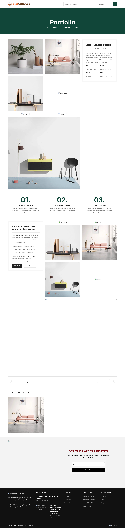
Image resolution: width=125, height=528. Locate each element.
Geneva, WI (67, 503)
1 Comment (53, 518)
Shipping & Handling (89, 499)
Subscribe (88, 470)
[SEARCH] (115, 4)
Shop (102, 503)
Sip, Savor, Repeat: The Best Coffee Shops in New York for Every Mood (55, 509)
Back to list (62, 381)
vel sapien (19, 235)
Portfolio (54, 27)
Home (48, 27)
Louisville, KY (68, 499)
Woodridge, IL (68, 496)
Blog (102, 499)
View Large (43, 398)
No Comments (51, 501)
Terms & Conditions (89, 503)
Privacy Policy (87, 506)
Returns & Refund (88, 496)
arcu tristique (30, 256)
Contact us (104, 496)
